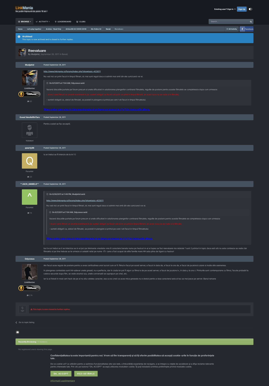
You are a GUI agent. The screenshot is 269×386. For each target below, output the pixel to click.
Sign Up (241, 9)
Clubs (82, 21)
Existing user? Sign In (224, 9)
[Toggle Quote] (47, 83)
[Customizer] (250, 9)
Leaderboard (64, 21)
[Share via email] (17, 332)
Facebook (249, 29)
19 (30, 213)
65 (30, 101)
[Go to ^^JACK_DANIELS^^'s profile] (29, 197)
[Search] (250, 21)
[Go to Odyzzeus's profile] (29, 272)
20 (30, 177)
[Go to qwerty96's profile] (29, 161)
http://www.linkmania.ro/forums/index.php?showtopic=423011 (72, 71)
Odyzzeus (29, 259)
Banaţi (65, 54)
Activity (43, 21)
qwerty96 (29, 148)
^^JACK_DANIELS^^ (29, 184)
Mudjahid (35, 54)
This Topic (240, 21)
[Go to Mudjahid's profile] (22, 52)
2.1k (31, 295)
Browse (25, 21)
